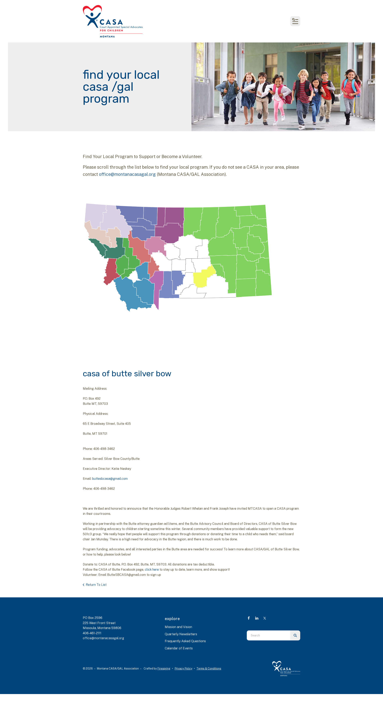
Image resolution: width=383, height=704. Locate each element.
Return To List (96, 585)
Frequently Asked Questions (185, 641)
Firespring (163, 668)
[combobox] (268, 635)
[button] (295, 21)
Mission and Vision (178, 627)
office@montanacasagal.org (127, 174)
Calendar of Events (179, 648)
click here (152, 569)
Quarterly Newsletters (181, 634)
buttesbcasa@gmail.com (110, 479)
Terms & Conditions (208, 668)
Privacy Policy (183, 668)
